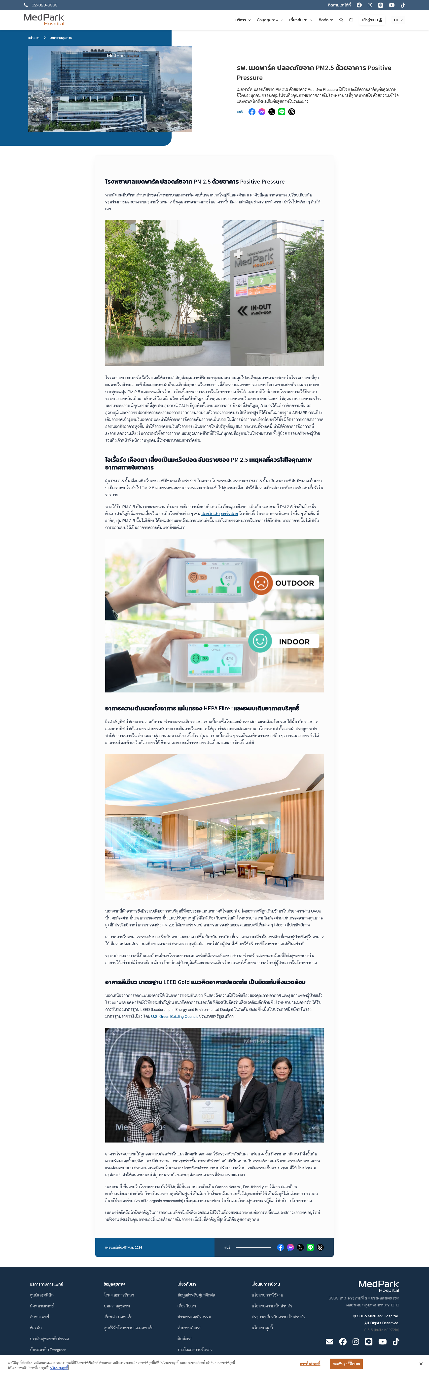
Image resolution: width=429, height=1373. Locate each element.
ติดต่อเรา (185, 1338)
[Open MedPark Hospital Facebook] (343, 1341)
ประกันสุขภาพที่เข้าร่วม (49, 1338)
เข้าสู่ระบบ (370, 19)
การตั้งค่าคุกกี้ (310, 1364)
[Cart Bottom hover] (351, 20)
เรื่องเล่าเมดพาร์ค (118, 1316)
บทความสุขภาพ (61, 38)
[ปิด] (421, 1363)
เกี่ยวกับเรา (187, 1305)
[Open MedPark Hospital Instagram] (356, 1341)
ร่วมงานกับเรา (189, 1327)
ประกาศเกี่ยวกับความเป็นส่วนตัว (278, 1316)
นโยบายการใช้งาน (267, 1294)
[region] (214, 1364)
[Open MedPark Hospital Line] (368, 1341)
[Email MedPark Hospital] (329, 1341)
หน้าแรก (33, 38)
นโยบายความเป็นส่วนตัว (271, 1305)
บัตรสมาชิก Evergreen (48, 1349)
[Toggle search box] (341, 20)
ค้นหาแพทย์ (39, 1316)
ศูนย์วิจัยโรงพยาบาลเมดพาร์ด (128, 1327)
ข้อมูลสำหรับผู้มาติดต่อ (196, 1294)
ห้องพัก (36, 1327)
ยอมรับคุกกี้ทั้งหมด (346, 1364)
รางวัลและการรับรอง (195, 1349)
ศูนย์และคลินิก (42, 1294)
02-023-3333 (45, 4)
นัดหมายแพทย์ (42, 1305)
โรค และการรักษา (119, 1294)
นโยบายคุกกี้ (262, 1327)
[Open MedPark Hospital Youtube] (382, 1341)
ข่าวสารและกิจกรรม (194, 1316)
